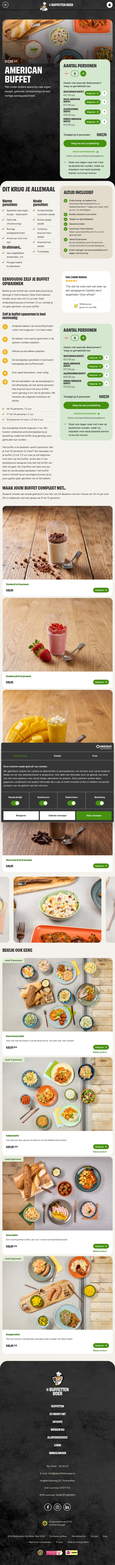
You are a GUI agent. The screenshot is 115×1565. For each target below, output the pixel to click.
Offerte (57, 1421)
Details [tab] (57, 756)
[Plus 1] (83, 74)
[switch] (43, 803)
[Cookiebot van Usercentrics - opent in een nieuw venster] (98, 747)
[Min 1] (66, 74)
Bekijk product (100, 1052)
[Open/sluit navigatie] (5, 5)
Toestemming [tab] (20, 756)
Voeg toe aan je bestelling (85, 143)
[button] (110, 5)
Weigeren (21, 815)
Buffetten (57, 1405)
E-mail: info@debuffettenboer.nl (57, 1473)
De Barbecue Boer (58, 1536)
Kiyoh (62, 1524)
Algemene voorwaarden (40, 1542)
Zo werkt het (57, 1413)
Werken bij (57, 1429)
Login (57, 1444)
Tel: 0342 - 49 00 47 (57, 1466)
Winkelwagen (57, 1452)
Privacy (59, 1542)
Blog (105, 1536)
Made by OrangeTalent (78, 1542)
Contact (94, 1536)
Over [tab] (94, 756)
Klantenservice (57, 1437)
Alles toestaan (93, 815)
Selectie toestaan (58, 815)
